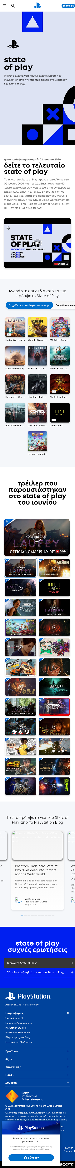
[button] (37, 243)
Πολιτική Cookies (68, 1149)
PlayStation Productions (17, 1032)
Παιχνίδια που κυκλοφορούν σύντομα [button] (29, 305)
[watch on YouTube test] (61, 263)
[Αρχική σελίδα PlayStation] (37, 6)
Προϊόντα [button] (11, 1051)
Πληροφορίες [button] (14, 1013)
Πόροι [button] (9, 1075)
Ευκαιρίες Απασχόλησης (18, 1023)
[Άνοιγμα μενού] (4, 6)
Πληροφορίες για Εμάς (17, 1037)
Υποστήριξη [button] (13, 1067)
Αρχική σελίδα (13, 1004)
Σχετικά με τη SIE (14, 1018)
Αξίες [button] (8, 1059)
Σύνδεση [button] (11, 1082)
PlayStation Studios (15, 1027)
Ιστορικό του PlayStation (18, 1042)
